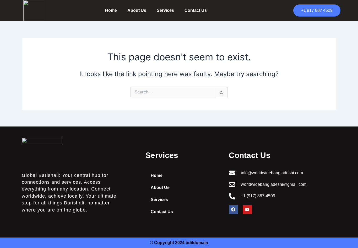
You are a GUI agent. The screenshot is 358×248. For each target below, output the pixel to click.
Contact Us (196, 10)
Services (165, 10)
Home (111, 10)
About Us (136, 10)
